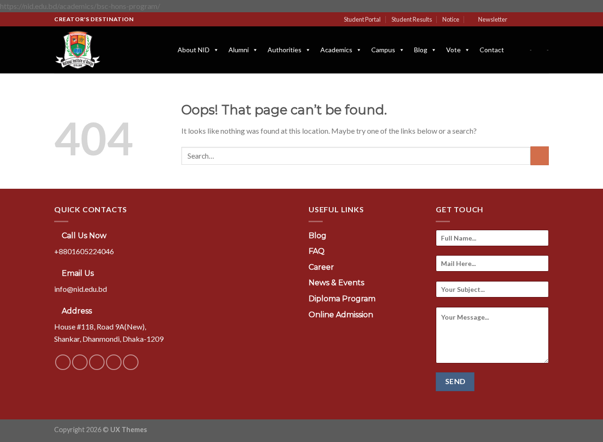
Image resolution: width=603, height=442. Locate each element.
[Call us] (114, 362)
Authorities (285, 50)
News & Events (336, 282)
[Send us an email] (544, 19)
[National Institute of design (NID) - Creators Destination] (101, 49)
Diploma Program (342, 298)
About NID (194, 50)
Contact (492, 50)
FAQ (317, 251)
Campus (383, 50)
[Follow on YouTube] (131, 362)
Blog (420, 50)
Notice (450, 19)
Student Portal (362, 19)
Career (321, 267)
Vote (453, 50)
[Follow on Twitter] (535, 19)
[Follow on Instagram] (526, 19)
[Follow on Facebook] (517, 19)
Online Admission (341, 314)
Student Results (411, 19)
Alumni (238, 50)
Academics (336, 50)
